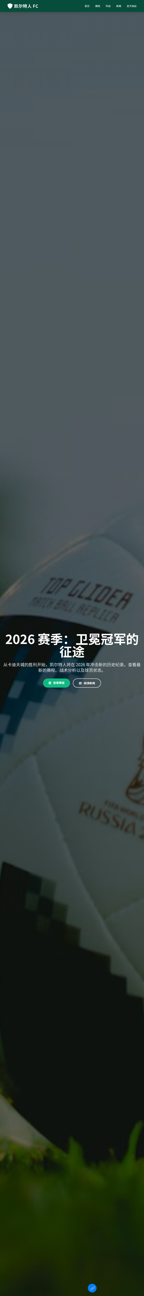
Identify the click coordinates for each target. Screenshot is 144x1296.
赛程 (97, 6)
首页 (87, 6)
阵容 (108, 6)
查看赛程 (58, 683)
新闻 (118, 6)
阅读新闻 (89, 683)
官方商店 (132, 6)
